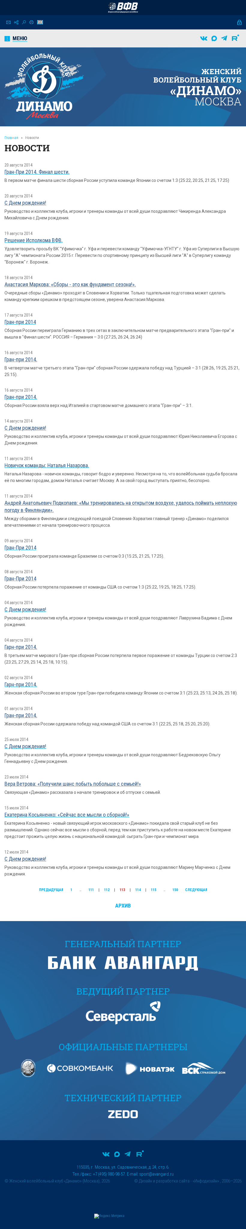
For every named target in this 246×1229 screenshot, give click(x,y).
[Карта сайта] (16, 22)
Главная (11, 137)
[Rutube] (235, 38)
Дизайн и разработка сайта (164, 1181)
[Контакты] (8, 22)
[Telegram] (224, 38)
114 (138, 890)
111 (91, 890)
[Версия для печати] (31, 22)
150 (175, 890)
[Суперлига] (123, 7)
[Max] (214, 38)
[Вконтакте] (203, 38)
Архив (123, 905)
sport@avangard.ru (156, 1174)
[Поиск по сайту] (24, 22)
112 (107, 890)
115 (153, 890)
